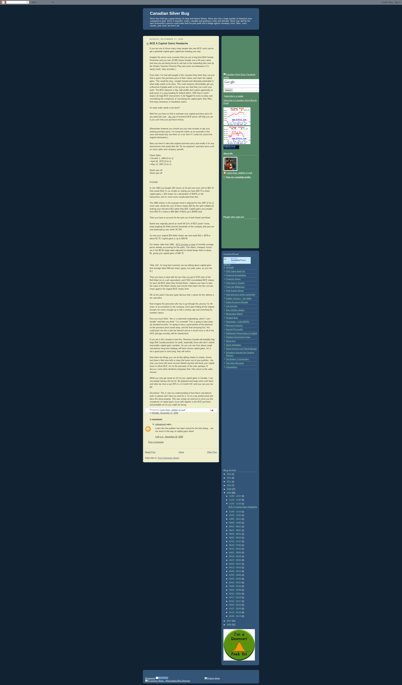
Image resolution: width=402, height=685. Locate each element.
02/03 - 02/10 (235, 605)
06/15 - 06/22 (235, 549)
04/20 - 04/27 (235, 564)
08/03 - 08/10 (235, 538)
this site (172, 117)
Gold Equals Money (235, 291)
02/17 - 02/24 (235, 597)
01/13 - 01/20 (235, 612)
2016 (229, 474)
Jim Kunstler (231, 306)
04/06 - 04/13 (235, 571)
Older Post (212, 452)
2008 (229, 493)
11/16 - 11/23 (235, 504)
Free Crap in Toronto (235, 283)
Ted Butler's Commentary (237, 359)
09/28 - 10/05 (235, 523)
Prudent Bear (232, 318)
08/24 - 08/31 (235, 534)
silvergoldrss (231, 367)
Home (181, 452)
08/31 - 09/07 (235, 530)
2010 (229, 485)
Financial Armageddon (236, 275)
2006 (229, 625)
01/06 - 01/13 (235, 616)
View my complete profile (238, 177)
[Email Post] (212, 410)
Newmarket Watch (234, 314)
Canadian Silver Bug (169, 13)
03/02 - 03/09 (235, 590)
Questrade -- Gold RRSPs (238, 322)
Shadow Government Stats (238, 337)
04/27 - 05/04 (235, 560)
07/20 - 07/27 (235, 541)
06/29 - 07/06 (235, 545)
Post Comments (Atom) (168, 458)
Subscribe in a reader (233, 96)
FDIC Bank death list (235, 271)
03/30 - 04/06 (235, 575)
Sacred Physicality (234, 329)
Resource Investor (234, 325)
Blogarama (150, 678)
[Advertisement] (201, 32)
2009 (229, 489)
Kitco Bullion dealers (235, 310)
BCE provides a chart (185, 244)
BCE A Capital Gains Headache (242, 507)
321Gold (230, 267)
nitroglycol (160, 424)
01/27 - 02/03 (235, 609)
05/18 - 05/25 (235, 556)
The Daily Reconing (235, 363)
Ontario (233, 262)
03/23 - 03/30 (235, 579)
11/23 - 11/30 (235, 500)
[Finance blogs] (212, 678)
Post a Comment (156, 442)
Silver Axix (231, 341)
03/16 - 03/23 (235, 583)
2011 (229, 482)
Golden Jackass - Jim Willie (238, 298)
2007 (229, 621)
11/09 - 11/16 (235, 512)
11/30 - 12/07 (235, 496)
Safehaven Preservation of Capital (241, 333)
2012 (229, 478)
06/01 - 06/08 (235, 553)
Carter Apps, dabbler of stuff (239, 173)
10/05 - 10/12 (235, 519)
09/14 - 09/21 (235, 527)
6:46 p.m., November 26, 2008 (169, 437)
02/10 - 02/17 (235, 601)
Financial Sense (233, 279)
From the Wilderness (235, 287)
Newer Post (150, 452)
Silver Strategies (233, 345)
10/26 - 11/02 (235, 515)
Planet (238, 260)
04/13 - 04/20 (235, 567)
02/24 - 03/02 (235, 594)
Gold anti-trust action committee (240, 295)
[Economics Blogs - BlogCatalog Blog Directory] (167, 681)
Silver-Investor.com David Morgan (241, 349)
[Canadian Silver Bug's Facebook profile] (240, 77)
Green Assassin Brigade (237, 302)
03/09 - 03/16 (235, 586)
